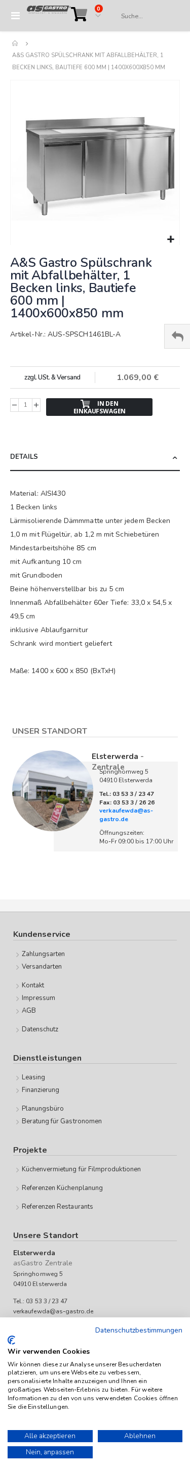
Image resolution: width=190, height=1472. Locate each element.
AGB (29, 1010)
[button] (170, 240)
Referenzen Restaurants (57, 1206)
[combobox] (145, 16)
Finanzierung (41, 1090)
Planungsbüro (43, 1108)
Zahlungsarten (43, 954)
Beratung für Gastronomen (62, 1121)
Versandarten (42, 966)
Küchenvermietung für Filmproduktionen (81, 1169)
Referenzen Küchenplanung (62, 1188)
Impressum (39, 998)
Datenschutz (40, 1029)
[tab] (95, 457)
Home (15, 43)
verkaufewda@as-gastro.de (126, 814)
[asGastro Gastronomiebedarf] (49, 16)
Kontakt (33, 985)
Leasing (33, 1077)
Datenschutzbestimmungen (138, 1330)
